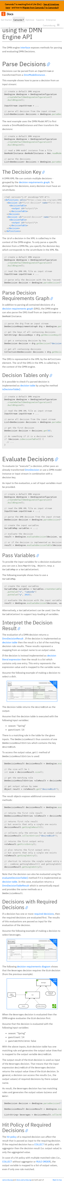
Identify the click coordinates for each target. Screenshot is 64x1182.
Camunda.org (49, 25)
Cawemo (40, 20)
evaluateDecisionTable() (15, 877)
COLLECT (39, 1144)
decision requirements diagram (33, 966)
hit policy (12, 1136)
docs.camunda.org (23, 1180)
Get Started (6, 20)
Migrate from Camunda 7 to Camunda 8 (40, 7)
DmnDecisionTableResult (15, 885)
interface (25, 47)
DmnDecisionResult (12, 638)
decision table (27, 385)
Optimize (30, 20)
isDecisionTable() (11, 389)
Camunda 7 (18, 20)
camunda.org (7, 1180)
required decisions (44, 913)
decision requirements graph (34, 182)
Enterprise (51, 20)
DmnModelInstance (34, 74)
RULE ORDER (43, 1161)
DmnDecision (32, 469)
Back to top (57, 1180)
